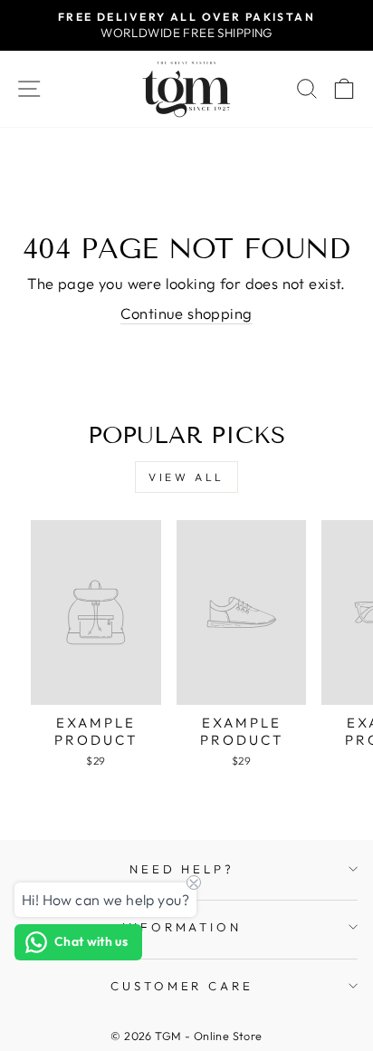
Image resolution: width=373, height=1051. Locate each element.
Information (182, 927)
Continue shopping (186, 313)
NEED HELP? (182, 869)
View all (186, 477)
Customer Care (182, 986)
